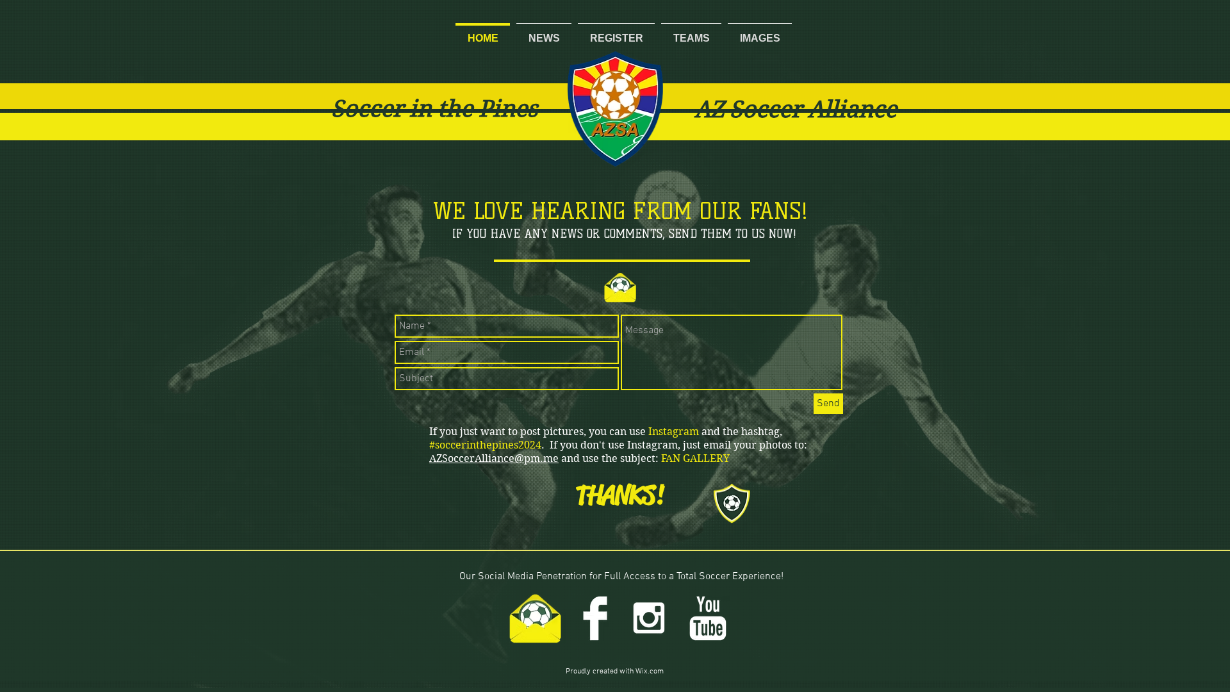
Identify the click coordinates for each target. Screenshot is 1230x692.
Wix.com (650, 671)
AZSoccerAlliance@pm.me (494, 458)
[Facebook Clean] (595, 618)
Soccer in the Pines (434, 108)
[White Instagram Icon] (649, 618)
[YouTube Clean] (707, 618)
